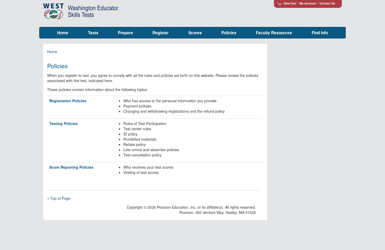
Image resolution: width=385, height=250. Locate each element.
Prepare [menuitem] (125, 33)
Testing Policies (63, 123)
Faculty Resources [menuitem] (274, 33)
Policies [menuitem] (228, 33)
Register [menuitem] (160, 33)
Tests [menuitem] (93, 33)
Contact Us (327, 3)
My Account (308, 3)
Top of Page (60, 198)
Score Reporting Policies (71, 167)
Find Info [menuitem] (320, 33)
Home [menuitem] (62, 33)
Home (52, 51)
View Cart (289, 3)
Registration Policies (67, 100)
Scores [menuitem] (195, 33)
